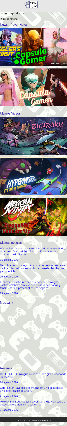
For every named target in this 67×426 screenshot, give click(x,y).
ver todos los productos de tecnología (20, 296)
